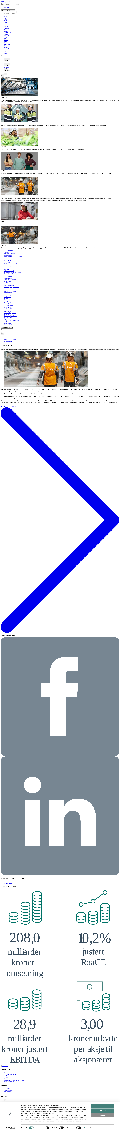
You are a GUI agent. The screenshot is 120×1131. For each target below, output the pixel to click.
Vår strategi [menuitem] (7, 314)
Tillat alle (102, 1105)
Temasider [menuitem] (6, 301)
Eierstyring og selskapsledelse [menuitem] (11, 320)
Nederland (6, 35)
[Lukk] (3, 74)
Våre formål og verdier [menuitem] (10, 313)
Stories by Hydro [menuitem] (8, 324)
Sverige (6, 47)
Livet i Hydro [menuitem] (7, 281)
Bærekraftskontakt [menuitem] (8, 274)
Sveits (5, 46)
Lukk (2, 333)
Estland (6, 25)
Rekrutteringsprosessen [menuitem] (10, 285)
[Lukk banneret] (117, 1104)
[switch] (47, 1127)
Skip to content (5, 1)
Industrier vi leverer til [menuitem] (9, 253)
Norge (5, 37)
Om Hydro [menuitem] (7, 70)
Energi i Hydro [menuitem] (8, 260)
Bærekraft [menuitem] (7, 63)
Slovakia (6, 41)
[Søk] (1, 74)
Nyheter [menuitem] (6, 298)
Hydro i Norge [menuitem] (8, 308)
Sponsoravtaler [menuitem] (8, 323)
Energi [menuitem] (6, 60)
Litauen (6, 31)
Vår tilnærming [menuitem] (8, 268)
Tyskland (6, 48)
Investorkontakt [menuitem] (8, 292)
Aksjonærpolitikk (8, 883)
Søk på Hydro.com (5, 3)
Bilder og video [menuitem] (8, 303)
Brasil (5, 21)
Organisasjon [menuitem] (7, 319)
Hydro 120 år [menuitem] (7, 307)
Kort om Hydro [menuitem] (8, 300)
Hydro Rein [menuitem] (7, 262)
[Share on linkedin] (60, 875)
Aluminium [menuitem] (7, 59)
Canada (6, 22)
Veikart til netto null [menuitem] (9, 271)
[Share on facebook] (60, 755)
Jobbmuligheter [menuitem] (8, 278)
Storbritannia (7, 44)
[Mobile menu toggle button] (5, 74)
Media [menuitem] (6, 68)
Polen (5, 38)
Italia (5, 29)
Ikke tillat (102, 1115)
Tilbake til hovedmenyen (7, 327)
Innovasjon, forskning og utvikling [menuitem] (13, 256)
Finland (6, 26)
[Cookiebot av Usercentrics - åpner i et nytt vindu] (10, 1128)
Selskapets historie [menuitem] (8, 317)
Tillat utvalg (102, 1110)
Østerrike (6, 53)
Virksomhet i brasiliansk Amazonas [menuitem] (13, 272)
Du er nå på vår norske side (7, 10)
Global (5, 16)
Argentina (6, 18)
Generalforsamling (8, 882)
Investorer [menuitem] (6, 67)
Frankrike (6, 28)
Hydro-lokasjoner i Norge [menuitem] (10, 316)
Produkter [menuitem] (6, 252)
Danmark (6, 23)
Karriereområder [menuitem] (8, 282)
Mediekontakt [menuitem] (7, 297)
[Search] (16, 12)
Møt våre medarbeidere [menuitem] (10, 284)
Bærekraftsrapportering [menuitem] (10, 269)
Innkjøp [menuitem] (6, 321)
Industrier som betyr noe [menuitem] (10, 311)
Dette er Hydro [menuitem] (8, 310)
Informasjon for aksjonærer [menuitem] (11, 291)
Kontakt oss (7, 7)
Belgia (5, 19)
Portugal (6, 40)
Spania (5, 43)
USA (5, 51)
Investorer (3, 337)
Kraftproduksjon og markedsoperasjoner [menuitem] (14, 263)
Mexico (6, 34)
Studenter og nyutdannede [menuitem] (10, 279)
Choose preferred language (8, 13)
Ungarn (6, 50)
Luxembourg (7, 32)
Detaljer (86, 1127)
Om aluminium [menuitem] (8, 255)
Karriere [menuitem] (6, 65)
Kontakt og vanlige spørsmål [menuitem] (11, 287)
